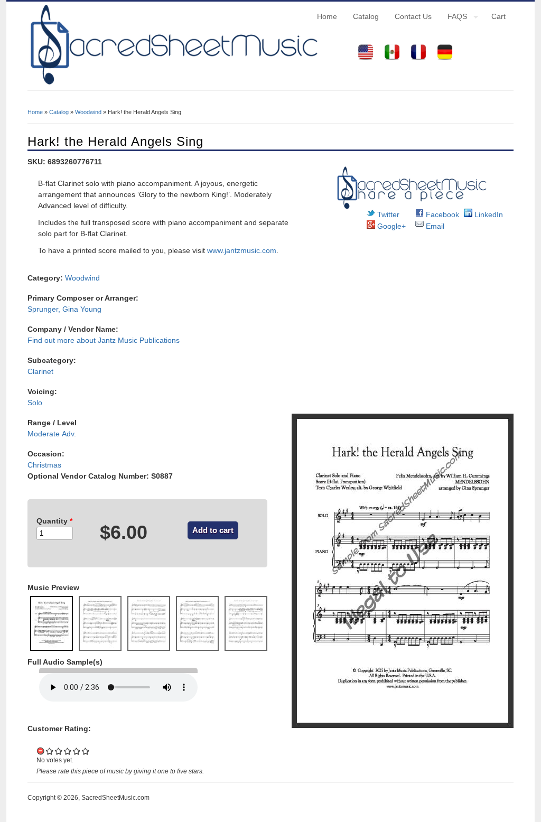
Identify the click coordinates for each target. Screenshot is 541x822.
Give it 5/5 (85, 751)
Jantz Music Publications (139, 340)
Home (327, 16)
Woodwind (88, 112)
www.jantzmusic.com (241, 250)
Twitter (387, 214)
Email (434, 226)
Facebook (441, 214)
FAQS (453, 18)
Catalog (366, 16)
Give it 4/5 (76, 751)
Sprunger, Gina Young (64, 309)
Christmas (44, 465)
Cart (498, 16)
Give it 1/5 (49, 751)
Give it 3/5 (67, 751)
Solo (34, 402)
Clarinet (40, 371)
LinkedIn (487, 214)
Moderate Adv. (51, 433)
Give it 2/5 (58, 751)
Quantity (54, 521)
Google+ (390, 226)
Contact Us (413, 16)
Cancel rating (40, 751)
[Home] (172, 84)
